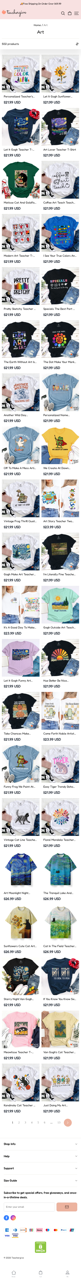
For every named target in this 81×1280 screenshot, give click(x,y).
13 (58, 1122)
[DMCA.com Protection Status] (40, 1252)
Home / (38, 25)
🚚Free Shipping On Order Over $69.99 (40, 3)
